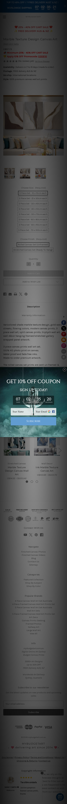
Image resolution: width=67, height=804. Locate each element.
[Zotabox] (65, 434)
